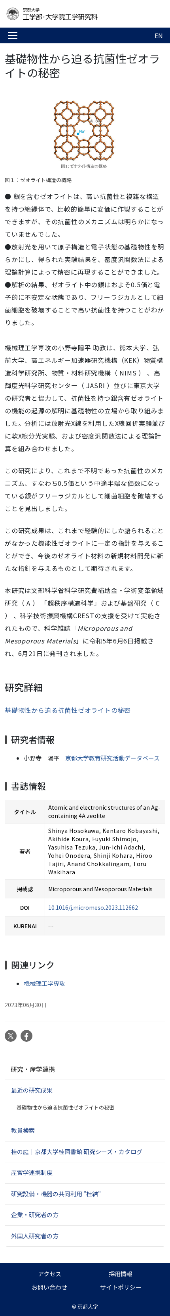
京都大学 (87, 1306)
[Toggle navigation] (13, 35)
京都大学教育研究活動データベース (112, 758)
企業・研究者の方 (35, 1214)
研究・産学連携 (33, 1069)
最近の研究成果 (32, 1090)
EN (159, 35)
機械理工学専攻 (44, 983)
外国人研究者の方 (35, 1236)
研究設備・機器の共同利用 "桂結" (56, 1194)
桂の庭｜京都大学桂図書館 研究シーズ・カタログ (76, 1151)
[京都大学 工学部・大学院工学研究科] (68, 14)
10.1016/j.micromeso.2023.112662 (93, 907)
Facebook (26, 1036)
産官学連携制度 (32, 1172)
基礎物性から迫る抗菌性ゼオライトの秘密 (68, 710)
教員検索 (23, 1130)
